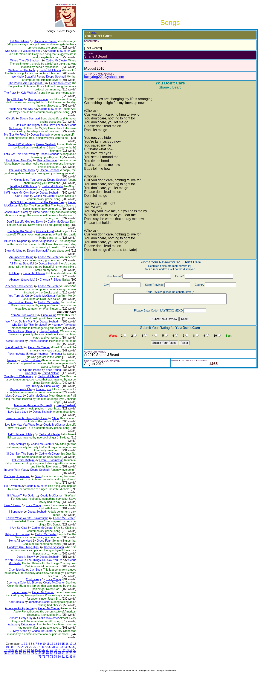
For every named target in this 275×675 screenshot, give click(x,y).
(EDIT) (94, 32)
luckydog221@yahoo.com (104, 77)
